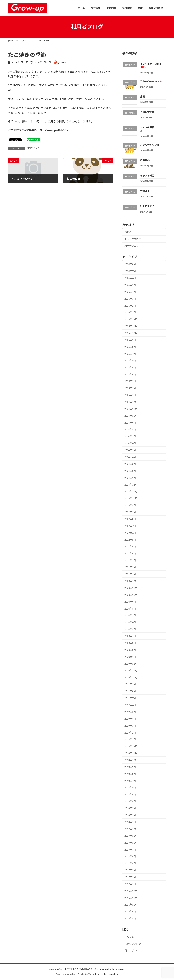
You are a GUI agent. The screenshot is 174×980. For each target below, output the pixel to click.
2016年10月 (130, 904)
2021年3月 (130, 560)
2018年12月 (130, 746)
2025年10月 (130, 333)
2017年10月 (130, 842)
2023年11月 (130, 491)
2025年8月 (130, 346)
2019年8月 (130, 691)
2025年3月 (130, 381)
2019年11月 (130, 670)
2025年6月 (130, 360)
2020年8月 (130, 608)
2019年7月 (130, 698)
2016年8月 (130, 918)
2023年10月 (130, 498)
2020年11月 (130, 587)
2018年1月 (130, 822)
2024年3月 (130, 463)
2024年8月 (130, 429)
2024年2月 (130, 470)
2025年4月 (130, 374)
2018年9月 (130, 766)
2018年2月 (130, 815)
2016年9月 (130, 911)
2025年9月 (130, 339)
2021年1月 (130, 574)
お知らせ (129, 232)
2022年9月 (130, 512)
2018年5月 (130, 794)
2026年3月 (130, 298)
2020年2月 (130, 649)
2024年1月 (130, 477)
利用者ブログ (33, 148)
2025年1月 (130, 395)
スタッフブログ (132, 238)
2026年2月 (130, 305)
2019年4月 (130, 718)
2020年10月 (130, 594)
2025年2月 (130, 388)
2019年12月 (130, 663)
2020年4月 (130, 636)
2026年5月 (130, 284)
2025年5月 (130, 367)
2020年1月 (130, 656)
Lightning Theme (87, 974)
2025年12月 (130, 319)
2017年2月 (130, 877)
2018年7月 (130, 780)
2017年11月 (130, 835)
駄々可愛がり (147, 206)
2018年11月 (130, 753)
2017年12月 (130, 828)
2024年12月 (130, 402)
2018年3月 (130, 808)
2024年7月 (130, 436)
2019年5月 (130, 711)
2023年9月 (130, 505)
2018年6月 (130, 787)
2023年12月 (130, 484)
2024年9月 (130, 422)
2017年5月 (130, 856)
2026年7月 (130, 271)
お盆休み (145, 160)
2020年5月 (130, 629)
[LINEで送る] (33, 139)
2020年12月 (130, 580)
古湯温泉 (145, 190)
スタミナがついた (149, 144)
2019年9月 (130, 684)
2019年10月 (130, 677)
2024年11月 (130, 408)
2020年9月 (130, 601)
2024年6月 (130, 443)
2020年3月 (130, 642)
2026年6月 (130, 278)
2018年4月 (130, 801)
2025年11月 (130, 326)
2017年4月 (130, 863)
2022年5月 (130, 539)
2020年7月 (130, 615)
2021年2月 (130, 567)
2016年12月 (130, 890)
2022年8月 (130, 519)
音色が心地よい (151, 81)
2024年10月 (130, 415)
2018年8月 (130, 773)
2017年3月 (130, 870)
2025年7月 (130, 353)
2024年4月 (130, 456)
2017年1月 (130, 883)
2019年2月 (130, 732)
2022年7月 (130, 525)
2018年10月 (130, 759)
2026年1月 (130, 312)
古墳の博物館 (147, 111)
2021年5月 (130, 546)
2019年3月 (130, 725)
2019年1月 (130, 739)
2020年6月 (130, 622)
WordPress (72, 974)
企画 (142, 96)
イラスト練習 (147, 175)
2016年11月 (130, 897)
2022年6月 (130, 532)
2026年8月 (130, 264)
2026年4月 (130, 291)
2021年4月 (130, 553)
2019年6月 (130, 704)
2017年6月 (130, 849)
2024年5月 (130, 450)
